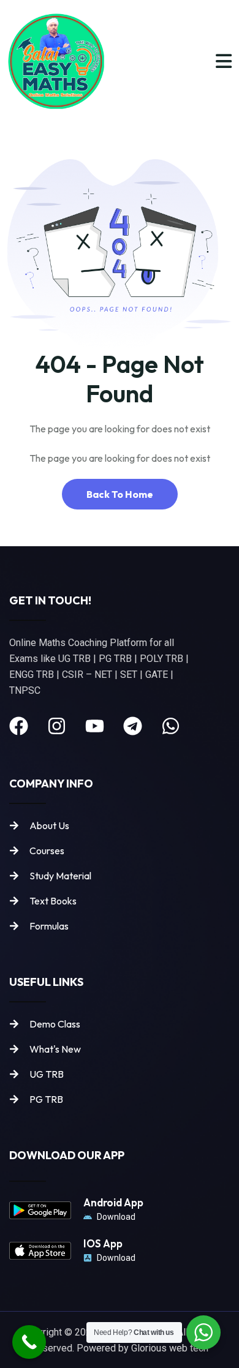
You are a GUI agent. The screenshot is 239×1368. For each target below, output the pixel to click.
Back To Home (119, 494)
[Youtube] (94, 725)
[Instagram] (56, 725)
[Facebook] (18, 725)
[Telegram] (132, 725)
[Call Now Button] (29, 1342)
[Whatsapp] (170, 725)
